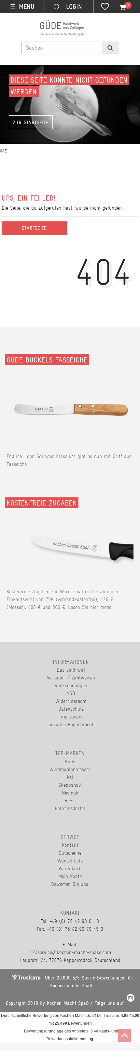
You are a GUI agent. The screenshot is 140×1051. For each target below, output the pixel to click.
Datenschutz (71, 709)
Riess (70, 800)
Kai (70, 777)
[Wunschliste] (105, 7)
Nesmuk (70, 793)
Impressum (71, 717)
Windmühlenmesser (70, 769)
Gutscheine (70, 853)
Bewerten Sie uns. (70, 884)
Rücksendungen (70, 685)
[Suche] (110, 48)
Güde (70, 761)
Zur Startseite (31, 122)
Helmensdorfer (70, 808)
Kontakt (70, 845)
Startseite (34, 228)
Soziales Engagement (71, 724)
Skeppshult (70, 785)
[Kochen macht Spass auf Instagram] (130, 999)
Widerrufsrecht (71, 701)
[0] (119, 7)
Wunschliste (70, 861)
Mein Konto (70, 876)
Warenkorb (70, 868)
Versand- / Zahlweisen (71, 678)
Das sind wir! (71, 670)
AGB (70, 693)
